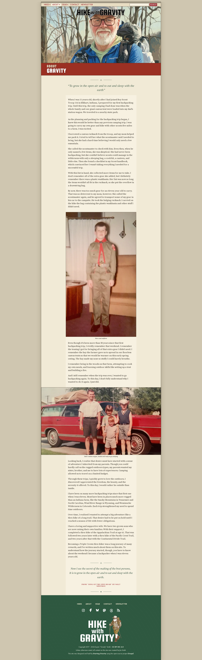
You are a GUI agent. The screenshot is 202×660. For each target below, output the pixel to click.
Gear (64, 5)
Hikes (46, 5)
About (55, 5)
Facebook (90, 610)
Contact (74, 5)
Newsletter (87, 5)
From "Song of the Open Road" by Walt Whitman (101, 585)
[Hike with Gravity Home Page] (101, 641)
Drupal (130, 653)
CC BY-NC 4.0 (118, 647)
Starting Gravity (99, 653)
